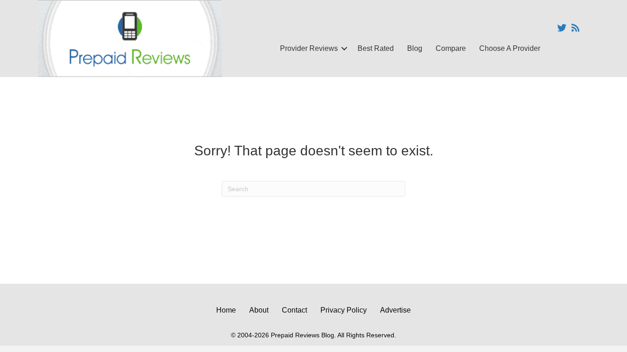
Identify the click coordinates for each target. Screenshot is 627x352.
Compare (451, 48)
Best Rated (376, 48)
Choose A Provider (509, 48)
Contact (294, 310)
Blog (414, 48)
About (259, 310)
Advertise (395, 310)
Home (226, 310)
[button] (344, 48)
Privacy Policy (343, 310)
